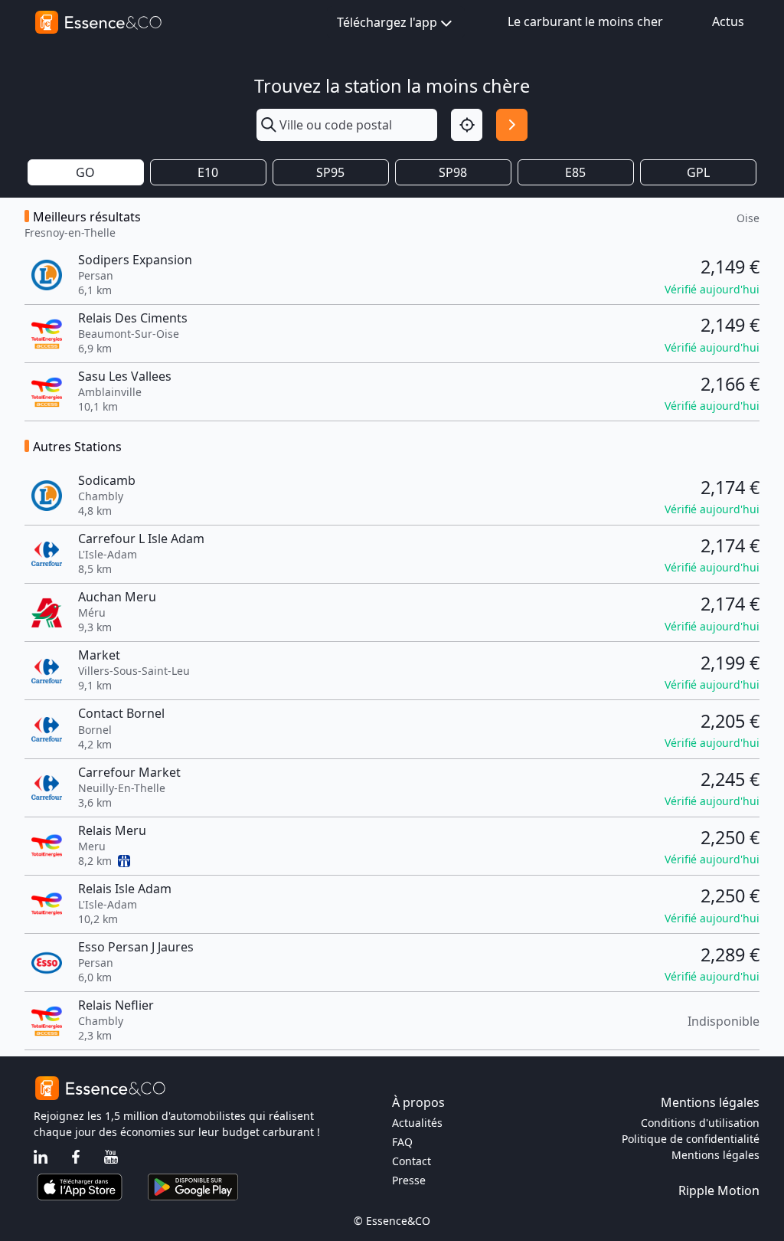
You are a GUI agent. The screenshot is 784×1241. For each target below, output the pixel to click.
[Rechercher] (512, 124)
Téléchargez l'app (387, 22)
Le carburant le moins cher (585, 21)
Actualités (417, 1122)
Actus (728, 21)
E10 (208, 172)
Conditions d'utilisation (700, 1122)
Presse (409, 1180)
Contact (411, 1161)
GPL (698, 172)
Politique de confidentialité (691, 1138)
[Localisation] (466, 124)
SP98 (453, 172)
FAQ (402, 1142)
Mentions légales (715, 1155)
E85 (575, 172)
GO (85, 172)
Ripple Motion (719, 1190)
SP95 (330, 172)
